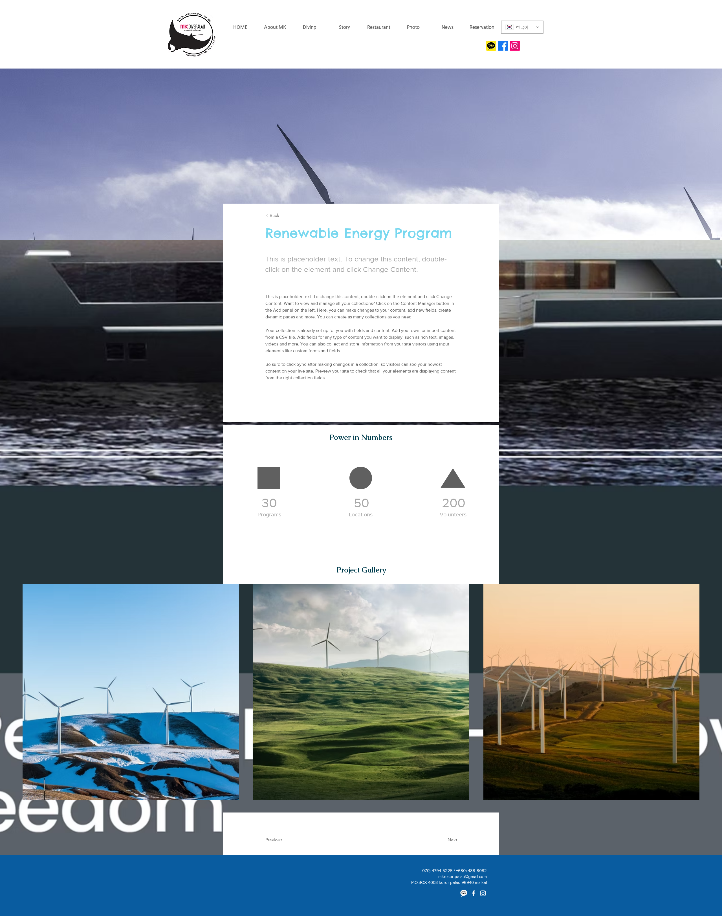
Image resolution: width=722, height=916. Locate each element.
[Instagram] (515, 46)
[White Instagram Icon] (483, 893)
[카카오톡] (464, 893)
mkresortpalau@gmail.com (462, 876)
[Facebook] (503, 46)
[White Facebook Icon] (473, 893)
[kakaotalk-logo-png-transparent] (491, 46)
